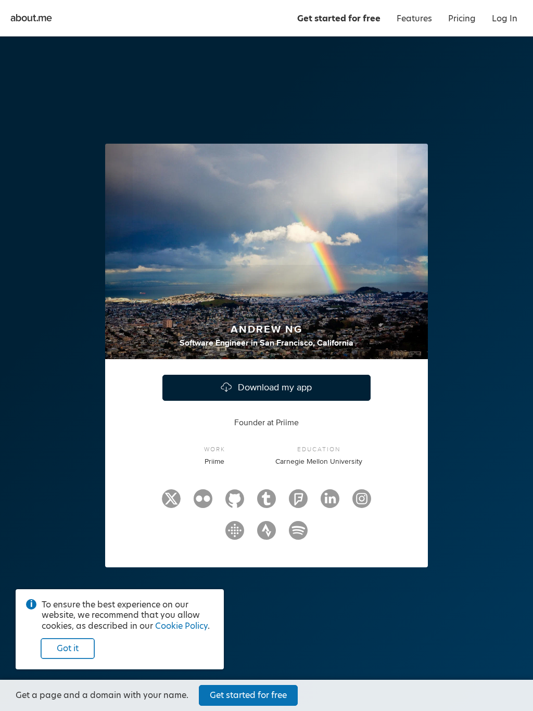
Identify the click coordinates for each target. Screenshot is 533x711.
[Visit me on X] (171, 503)
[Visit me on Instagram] (361, 503)
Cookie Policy (181, 626)
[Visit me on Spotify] (298, 535)
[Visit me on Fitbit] (234, 535)
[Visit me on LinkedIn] (330, 503)
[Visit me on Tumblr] (266, 503)
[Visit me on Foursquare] (298, 503)
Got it (68, 648)
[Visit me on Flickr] (203, 503)
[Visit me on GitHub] (234, 503)
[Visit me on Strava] (266, 535)
